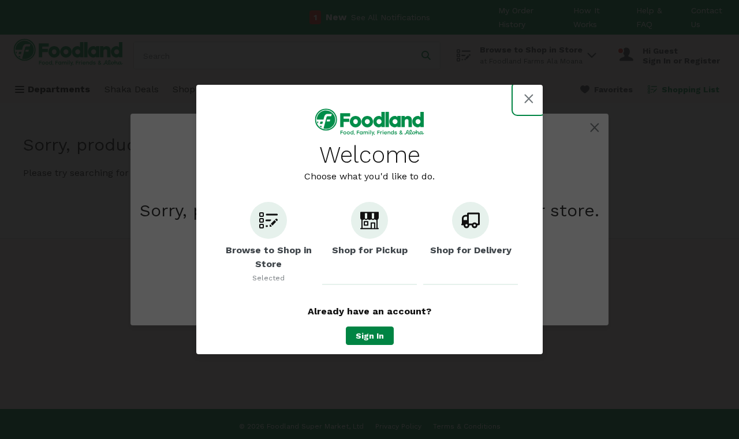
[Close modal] (529, 98)
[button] (268, 243)
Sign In (370, 335)
